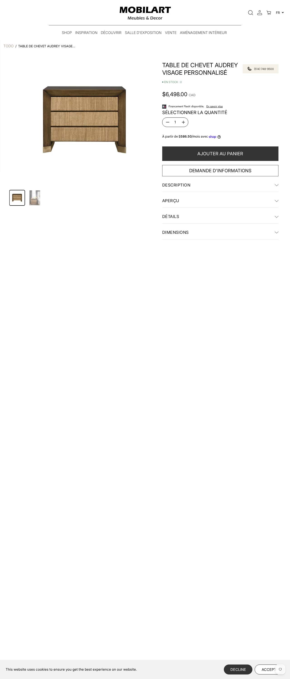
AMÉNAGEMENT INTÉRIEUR (203, 32)
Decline (238, 669)
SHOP (67, 32)
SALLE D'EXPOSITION (143, 32)
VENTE (170, 32)
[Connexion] (260, 13)
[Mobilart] (145, 12)
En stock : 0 (173, 82)
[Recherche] (250, 13)
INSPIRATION (86, 32)
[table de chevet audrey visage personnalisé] (84, 120)
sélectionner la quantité (194, 112)
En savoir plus (214, 106)
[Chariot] (269, 13)
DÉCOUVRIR (111, 32)
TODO (8, 46)
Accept (269, 669)
